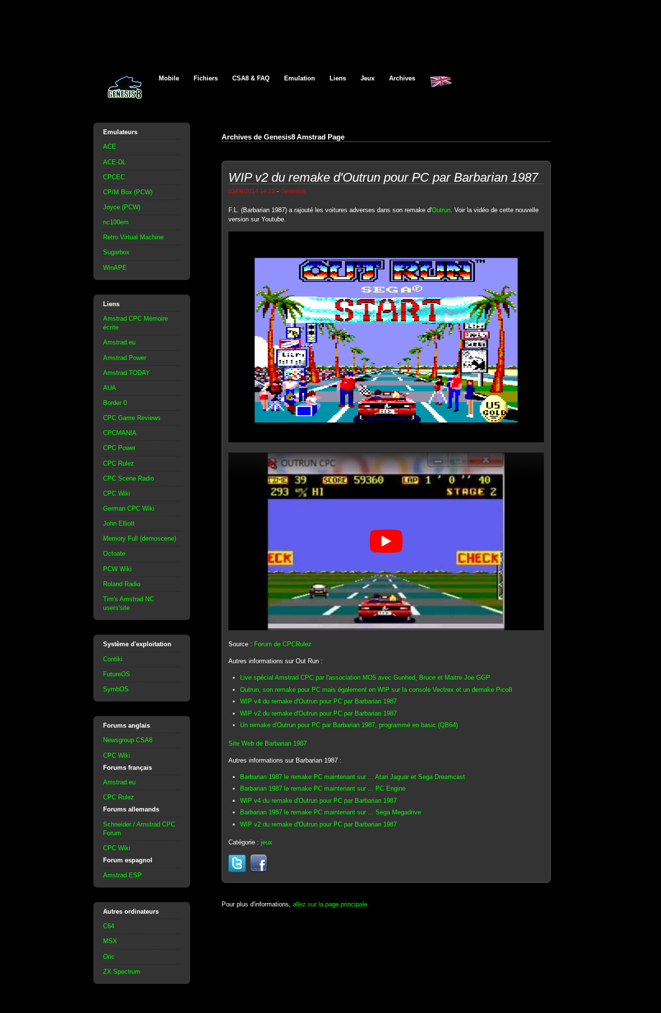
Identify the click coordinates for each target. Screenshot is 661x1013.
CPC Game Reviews (132, 417)
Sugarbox (116, 252)
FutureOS (116, 674)
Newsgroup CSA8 (127, 740)
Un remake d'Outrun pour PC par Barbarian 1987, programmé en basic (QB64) (349, 725)
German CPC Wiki (128, 508)
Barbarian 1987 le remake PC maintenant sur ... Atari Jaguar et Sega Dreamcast (352, 776)
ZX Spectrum (121, 971)
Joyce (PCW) (121, 207)
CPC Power (119, 448)
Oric (109, 956)
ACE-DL (114, 162)
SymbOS (116, 689)
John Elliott (119, 523)
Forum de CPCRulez (283, 644)
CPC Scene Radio (128, 478)
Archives (402, 78)
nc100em (116, 222)
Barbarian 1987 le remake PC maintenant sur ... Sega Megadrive (330, 812)
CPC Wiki (116, 493)
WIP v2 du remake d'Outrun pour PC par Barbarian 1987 (318, 713)
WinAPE (115, 267)
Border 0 (115, 402)
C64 (108, 926)
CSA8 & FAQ (251, 78)
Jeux (368, 78)
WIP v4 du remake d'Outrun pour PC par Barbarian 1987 (318, 701)
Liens (338, 78)
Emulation (299, 78)
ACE (109, 146)
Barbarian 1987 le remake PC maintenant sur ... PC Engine (323, 788)
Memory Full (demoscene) (139, 538)
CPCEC (114, 177)
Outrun (441, 210)
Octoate (114, 553)
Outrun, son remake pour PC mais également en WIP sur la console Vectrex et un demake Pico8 (376, 689)
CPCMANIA (119, 432)
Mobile (169, 78)
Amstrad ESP (122, 875)
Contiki (112, 659)
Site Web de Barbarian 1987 (267, 743)
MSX (110, 941)
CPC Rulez (118, 463)
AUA (109, 387)
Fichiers (206, 78)
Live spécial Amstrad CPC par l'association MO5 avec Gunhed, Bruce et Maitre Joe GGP (365, 677)
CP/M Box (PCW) (127, 192)
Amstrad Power (124, 357)
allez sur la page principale (330, 904)
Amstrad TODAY (126, 372)
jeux (266, 842)
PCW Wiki (117, 569)
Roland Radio (121, 584)
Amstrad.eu (119, 342)
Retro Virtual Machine (133, 237)
